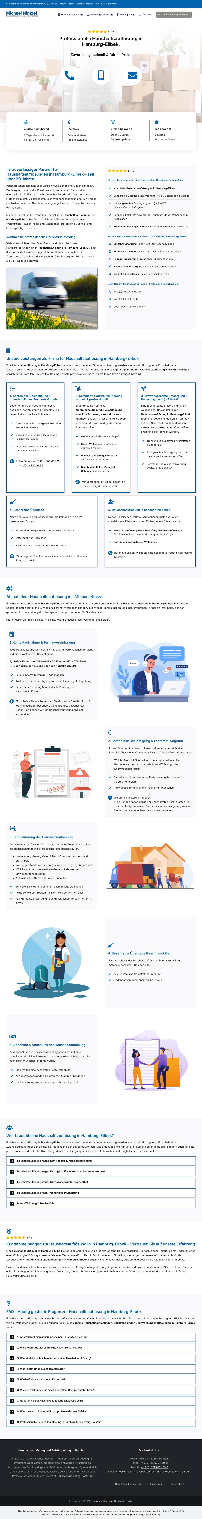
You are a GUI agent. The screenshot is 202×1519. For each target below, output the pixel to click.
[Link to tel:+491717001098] (101, 75)
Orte (160, 1511)
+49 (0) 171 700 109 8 (126, 298)
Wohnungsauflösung (48, 1511)
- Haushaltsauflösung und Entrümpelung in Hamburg (101, 1514)
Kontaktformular (136, 306)
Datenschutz (177, 1484)
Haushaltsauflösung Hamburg (75, 1476)
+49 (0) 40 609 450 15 (154, 1462)
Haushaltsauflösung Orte (128, 1484)
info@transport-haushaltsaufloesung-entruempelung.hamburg (88, 4)
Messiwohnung (150, 1511)
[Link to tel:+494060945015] (69, 75)
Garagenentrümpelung (130, 1511)
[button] (101, 1161)
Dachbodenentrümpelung (106, 1511)
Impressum (156, 1484)
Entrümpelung (66, 1511)
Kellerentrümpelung (84, 1511)
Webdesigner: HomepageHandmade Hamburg (111, 1501)
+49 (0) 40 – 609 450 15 (127, 291)
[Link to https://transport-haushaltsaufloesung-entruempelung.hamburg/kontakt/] (132, 75)
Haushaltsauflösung (27, 1511)
